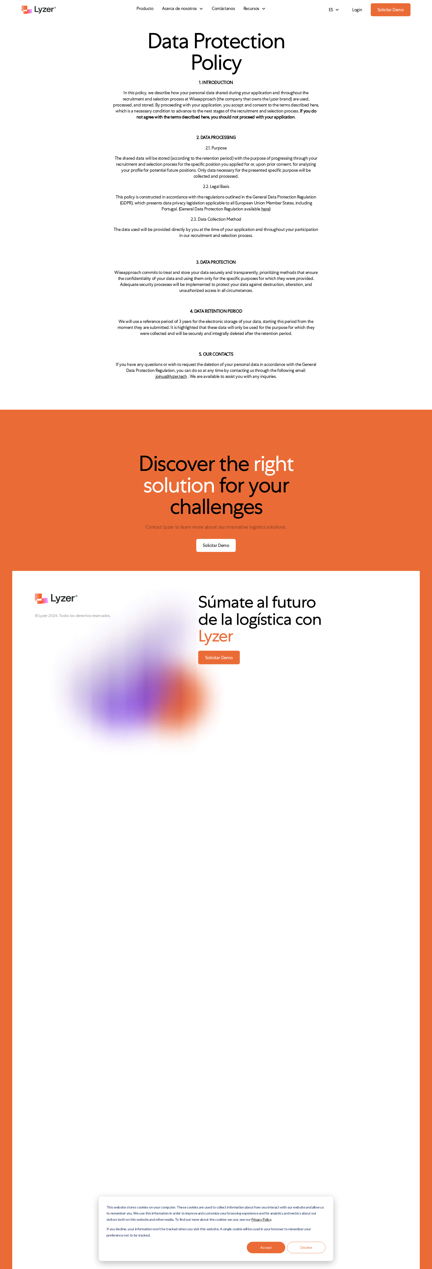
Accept (266, 1247)
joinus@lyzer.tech (171, 376)
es (331, 9)
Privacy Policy (261, 1219)
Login (357, 9)
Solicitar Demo (391, 9)
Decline (306, 1247)
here (265, 209)
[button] (182, 8)
